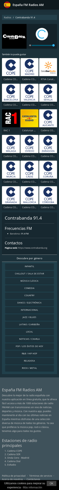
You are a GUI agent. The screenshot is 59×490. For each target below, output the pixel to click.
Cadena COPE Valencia (34, 104)
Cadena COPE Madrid (34, 79)
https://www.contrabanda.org (32, 247)
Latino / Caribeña (29, 324)
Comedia (29, 288)
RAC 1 (7, 130)
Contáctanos (33, 479)
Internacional (29, 310)
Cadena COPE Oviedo (33, 156)
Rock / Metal (29, 368)
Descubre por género (29, 258)
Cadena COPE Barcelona (17, 104)
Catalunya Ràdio (31, 130)
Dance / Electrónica (29, 302)
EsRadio (11, 464)
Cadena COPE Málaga (15, 156)
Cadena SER (13, 454)
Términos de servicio (40, 475)
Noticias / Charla (29, 339)
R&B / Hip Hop (29, 353)
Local (29, 331)
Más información (32, 487)
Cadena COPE (11, 79)
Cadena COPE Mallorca (34, 207)
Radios (7, 17)
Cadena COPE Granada (16, 207)
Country (29, 295)
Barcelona (15, 233)
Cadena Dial (13, 461)
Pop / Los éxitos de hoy (29, 346)
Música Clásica (29, 281)
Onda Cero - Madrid (18, 457)
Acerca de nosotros (12, 479)
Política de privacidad (14, 475)
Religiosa (29, 360)
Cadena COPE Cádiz (33, 181)
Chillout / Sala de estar (29, 273)
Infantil (29, 266)
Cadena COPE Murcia (15, 181)
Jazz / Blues (29, 317)
